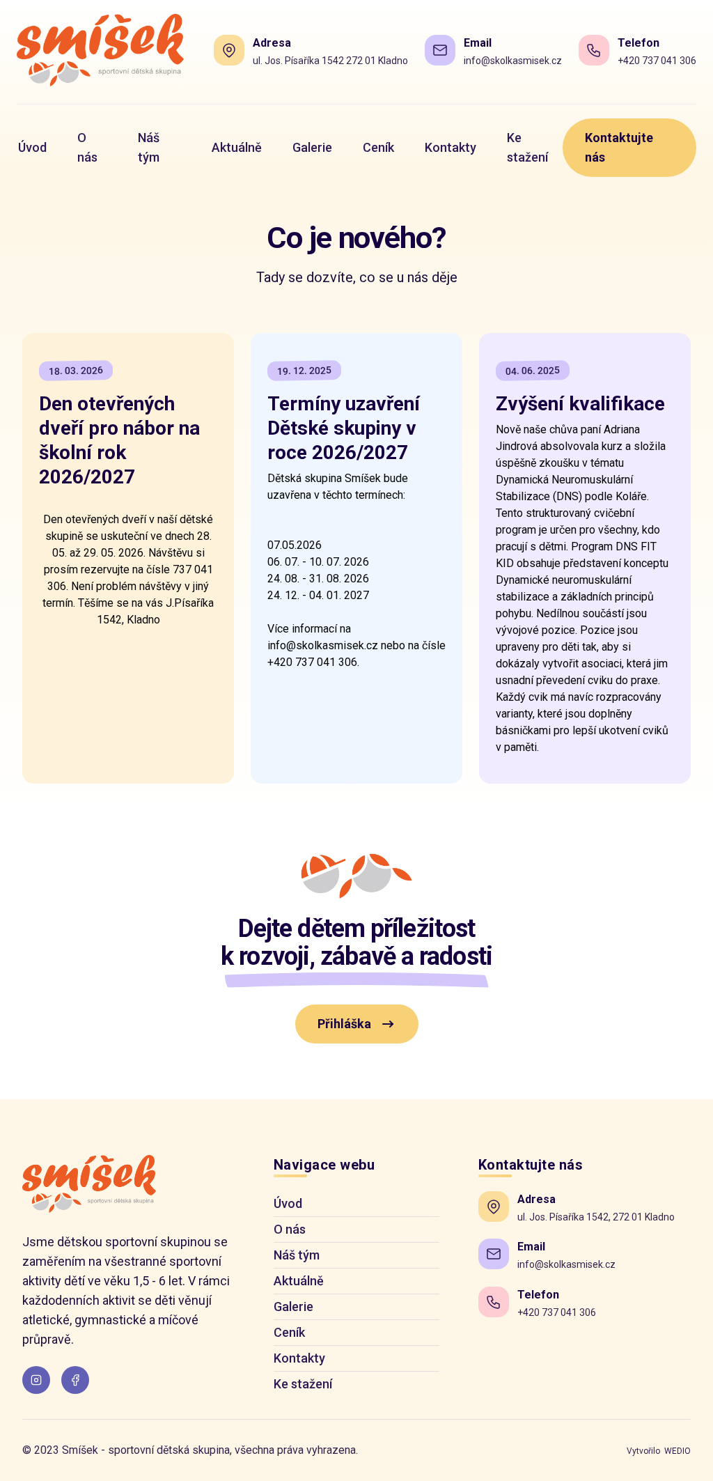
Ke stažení (303, 1384)
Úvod (288, 1203)
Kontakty (299, 1358)
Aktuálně (299, 1280)
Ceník (289, 1332)
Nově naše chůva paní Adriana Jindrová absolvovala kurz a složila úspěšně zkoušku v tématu (581, 463)
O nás (290, 1229)
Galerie (293, 1306)
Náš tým (297, 1255)
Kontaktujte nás (619, 147)
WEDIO (677, 1451)
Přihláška (344, 1023)
